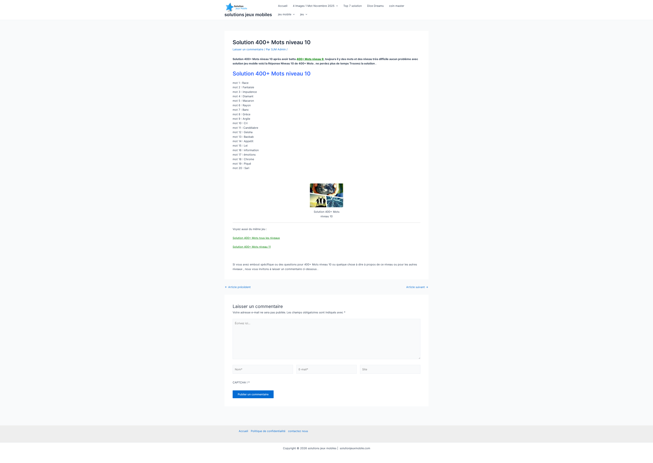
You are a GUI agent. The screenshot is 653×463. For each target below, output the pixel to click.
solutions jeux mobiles (248, 14)
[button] (336, 6)
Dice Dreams (375, 5)
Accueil (282, 5)
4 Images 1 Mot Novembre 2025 (313, 5)
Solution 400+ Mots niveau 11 (252, 246)
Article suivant (417, 287)
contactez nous (298, 431)
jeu (302, 14)
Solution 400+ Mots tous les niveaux (256, 238)
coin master (396, 5)
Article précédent (238, 287)
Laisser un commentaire (248, 49)
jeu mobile (284, 14)
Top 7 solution (352, 5)
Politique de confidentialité (268, 431)
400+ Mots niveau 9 (310, 59)
